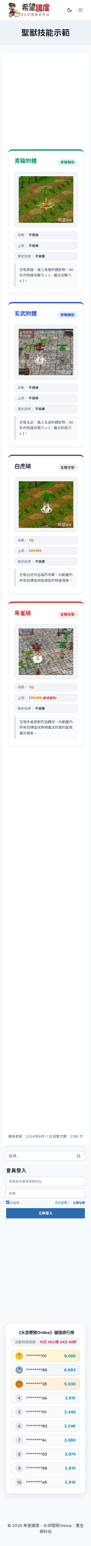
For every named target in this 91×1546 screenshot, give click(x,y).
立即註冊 (79, 1203)
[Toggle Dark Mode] (69, 9)
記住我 (14, 1203)
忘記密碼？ (62, 1203)
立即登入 (45, 1213)
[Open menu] (80, 10)
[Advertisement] (45, 104)
